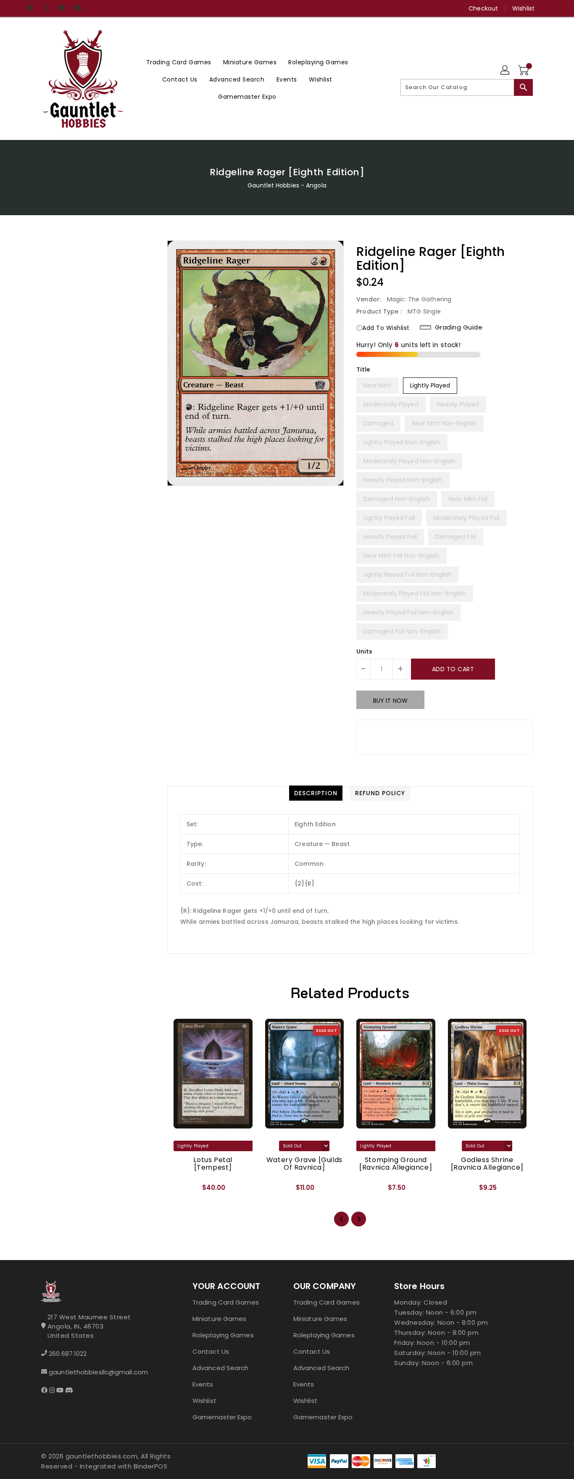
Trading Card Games (225, 1302)
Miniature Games (219, 1318)
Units (364, 651)
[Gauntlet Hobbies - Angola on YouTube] (61, 8)
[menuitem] (178, 62)
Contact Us (210, 1351)
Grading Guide (459, 327)
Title (363, 369)
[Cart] (524, 70)
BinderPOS (151, 1466)
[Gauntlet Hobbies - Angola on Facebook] (29, 8)
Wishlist (523, 8)
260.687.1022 (68, 1353)
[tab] (315, 793)
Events (202, 1384)
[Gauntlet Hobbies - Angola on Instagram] (45, 8)
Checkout (483, 8)
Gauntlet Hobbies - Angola (287, 185)
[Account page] (505, 70)
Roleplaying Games (223, 1335)
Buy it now (390, 700)
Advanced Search (220, 1367)
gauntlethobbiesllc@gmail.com (98, 1372)
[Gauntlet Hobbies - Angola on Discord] (77, 8)
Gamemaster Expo (222, 1417)
